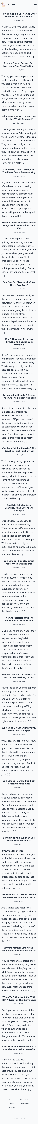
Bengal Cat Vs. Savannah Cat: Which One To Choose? (19, 839)
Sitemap (12, 1107)
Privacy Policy (24, 1100)
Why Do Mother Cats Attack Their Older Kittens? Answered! (19, 949)
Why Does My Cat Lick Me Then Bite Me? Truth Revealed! (19, 118)
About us (12, 1100)
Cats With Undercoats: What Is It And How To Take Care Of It (19, 1048)
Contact (11, 1104)
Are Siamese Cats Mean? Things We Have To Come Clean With (19, 896)
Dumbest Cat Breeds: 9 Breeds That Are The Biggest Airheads (19, 396)
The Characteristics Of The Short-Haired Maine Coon (19, 619)
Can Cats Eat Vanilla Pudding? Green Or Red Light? (19, 782)
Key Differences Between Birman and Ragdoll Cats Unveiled (19, 341)
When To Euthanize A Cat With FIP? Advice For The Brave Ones (19, 998)
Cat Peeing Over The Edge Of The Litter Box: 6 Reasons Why (19, 171)
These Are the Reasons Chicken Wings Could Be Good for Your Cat (19, 225)
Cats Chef (11, 4)
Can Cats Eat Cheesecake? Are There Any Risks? (19, 283)
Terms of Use (24, 1104)
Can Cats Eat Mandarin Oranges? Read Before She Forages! (19, 507)
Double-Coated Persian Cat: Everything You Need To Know (19, 64)
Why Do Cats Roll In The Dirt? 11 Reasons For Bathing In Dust (19, 676)
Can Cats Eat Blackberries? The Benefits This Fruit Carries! (19, 449)
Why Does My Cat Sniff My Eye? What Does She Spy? (19, 729)
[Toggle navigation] (35, 4)
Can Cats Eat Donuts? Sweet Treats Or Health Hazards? (19, 562)
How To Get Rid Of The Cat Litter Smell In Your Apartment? (19, 15)
